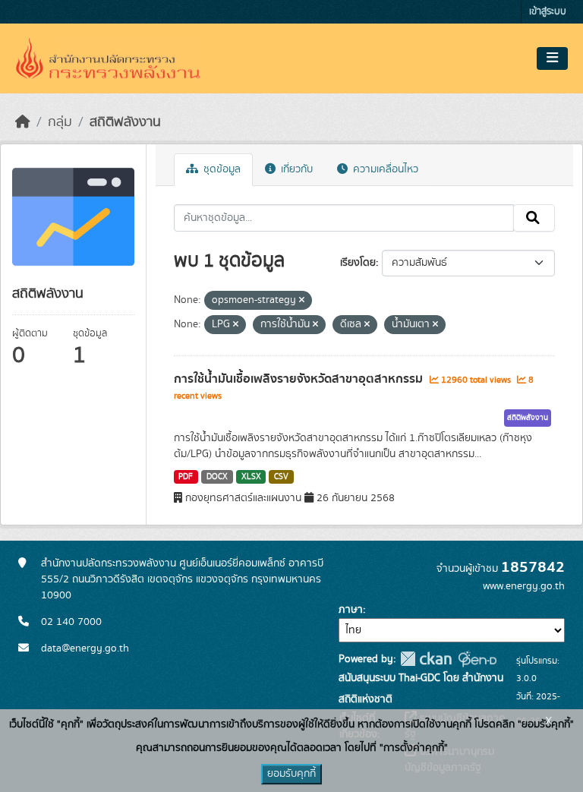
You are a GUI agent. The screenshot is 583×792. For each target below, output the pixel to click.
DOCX (217, 477)
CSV (281, 477)
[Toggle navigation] (552, 58)
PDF (185, 477)
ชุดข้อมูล (220, 169)
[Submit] (534, 218)
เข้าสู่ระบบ (547, 12)
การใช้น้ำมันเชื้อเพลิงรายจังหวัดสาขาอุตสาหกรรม (300, 379)
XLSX (251, 477)
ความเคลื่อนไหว (384, 169)
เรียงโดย (358, 262)
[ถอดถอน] (301, 301)
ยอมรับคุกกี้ (291, 773)
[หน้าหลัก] (22, 122)
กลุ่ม (60, 122)
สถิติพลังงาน (125, 122)
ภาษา (351, 609)
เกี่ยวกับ (295, 169)
